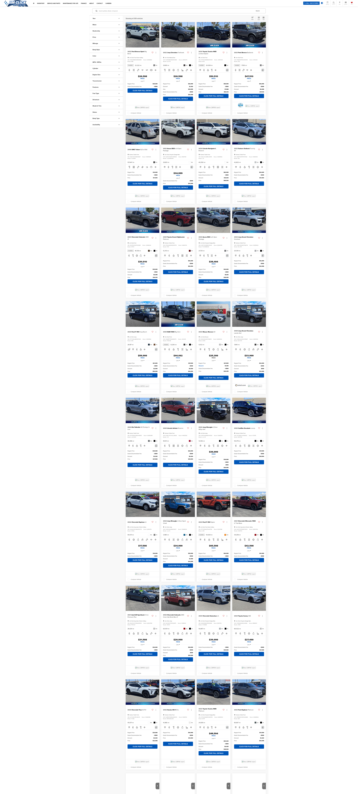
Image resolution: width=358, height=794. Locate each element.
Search (258, 11)
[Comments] (227, 70)
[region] (142, 85)
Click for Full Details (142, 90)
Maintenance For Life (70, 3)
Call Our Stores (312, 3)
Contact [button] (100, 3)
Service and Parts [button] (53, 3)
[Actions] (155, 52)
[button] (157, 35)
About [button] (91, 3)
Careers (108, 3)
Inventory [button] (40, 3)
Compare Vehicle (136, 113)
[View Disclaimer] (155, 70)
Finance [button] (84, 3)
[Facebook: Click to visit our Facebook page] (322, 3)
